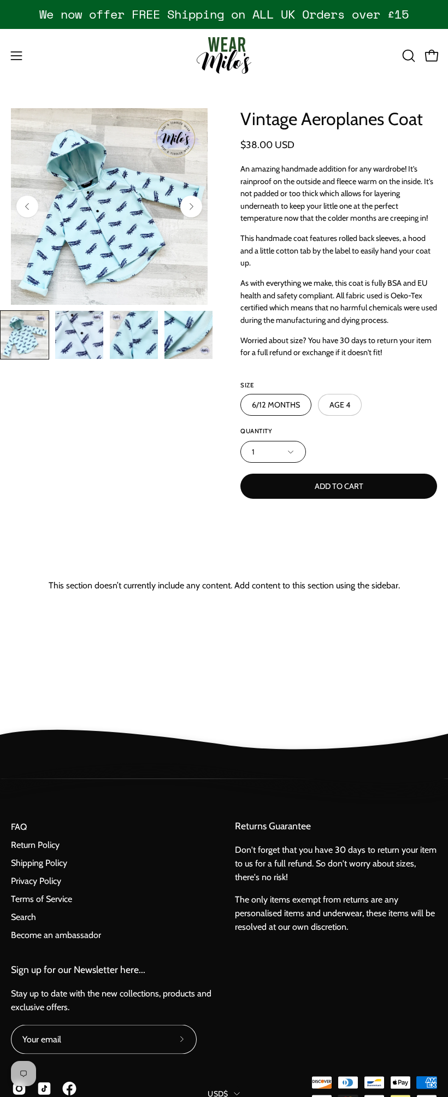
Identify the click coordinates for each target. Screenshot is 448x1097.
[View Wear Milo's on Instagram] (19, 1089)
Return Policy (35, 845)
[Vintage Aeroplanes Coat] (24, 334)
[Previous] (27, 206)
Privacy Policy (36, 881)
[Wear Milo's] (224, 55)
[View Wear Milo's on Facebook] (69, 1089)
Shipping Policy (39, 863)
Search (23, 917)
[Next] (191, 206)
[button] (407, 55)
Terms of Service (41, 899)
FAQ (19, 827)
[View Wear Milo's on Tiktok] (44, 1089)
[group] (224, 14)
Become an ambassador (56, 935)
